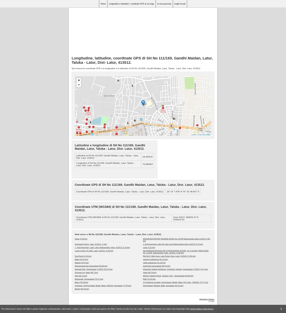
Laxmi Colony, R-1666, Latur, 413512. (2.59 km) (94, 251)
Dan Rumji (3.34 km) (83, 256)
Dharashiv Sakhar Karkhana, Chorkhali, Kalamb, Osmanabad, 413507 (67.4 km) (175, 269)
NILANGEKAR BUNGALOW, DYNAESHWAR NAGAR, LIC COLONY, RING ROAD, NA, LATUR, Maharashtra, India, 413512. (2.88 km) (176, 252)
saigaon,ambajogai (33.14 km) (155, 259)
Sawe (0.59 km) (81, 239)
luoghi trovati (179, 4)
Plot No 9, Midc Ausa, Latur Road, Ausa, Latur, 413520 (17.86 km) (169, 256)
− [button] (79, 85)
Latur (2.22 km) (149, 248)
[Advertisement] (143, 33)
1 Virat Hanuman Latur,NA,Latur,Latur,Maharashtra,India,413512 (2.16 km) (173, 244)
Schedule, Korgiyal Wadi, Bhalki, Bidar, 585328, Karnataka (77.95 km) (103, 286)
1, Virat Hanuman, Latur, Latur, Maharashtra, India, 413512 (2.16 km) (102, 248)
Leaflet (193, 134)
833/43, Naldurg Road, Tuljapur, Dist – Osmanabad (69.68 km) (168, 276)
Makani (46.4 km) (82, 263)
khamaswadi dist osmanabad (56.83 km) (91, 266)
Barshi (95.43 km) (82, 289)
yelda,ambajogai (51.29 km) (154, 263)
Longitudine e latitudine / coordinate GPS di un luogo (131, 4)
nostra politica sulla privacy (201, 309)
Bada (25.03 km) (81, 259)
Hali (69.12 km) (81, 276)
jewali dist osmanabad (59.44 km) (156, 266)
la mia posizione (164, 4)
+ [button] (79, 80)
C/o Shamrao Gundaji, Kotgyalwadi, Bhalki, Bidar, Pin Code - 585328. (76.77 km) (175, 282)
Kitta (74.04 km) (149, 279)
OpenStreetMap (204, 134)
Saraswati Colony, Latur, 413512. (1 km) (91, 244)
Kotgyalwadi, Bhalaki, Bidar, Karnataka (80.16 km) (163, 286)
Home (103, 4)
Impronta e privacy (206, 299)
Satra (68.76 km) (149, 273)
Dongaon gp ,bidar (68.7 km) (86, 273)
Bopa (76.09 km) (81, 282)
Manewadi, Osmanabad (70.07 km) (89, 279)
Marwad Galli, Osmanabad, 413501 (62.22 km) (94, 269)
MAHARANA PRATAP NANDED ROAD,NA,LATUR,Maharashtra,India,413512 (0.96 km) (176, 240)
